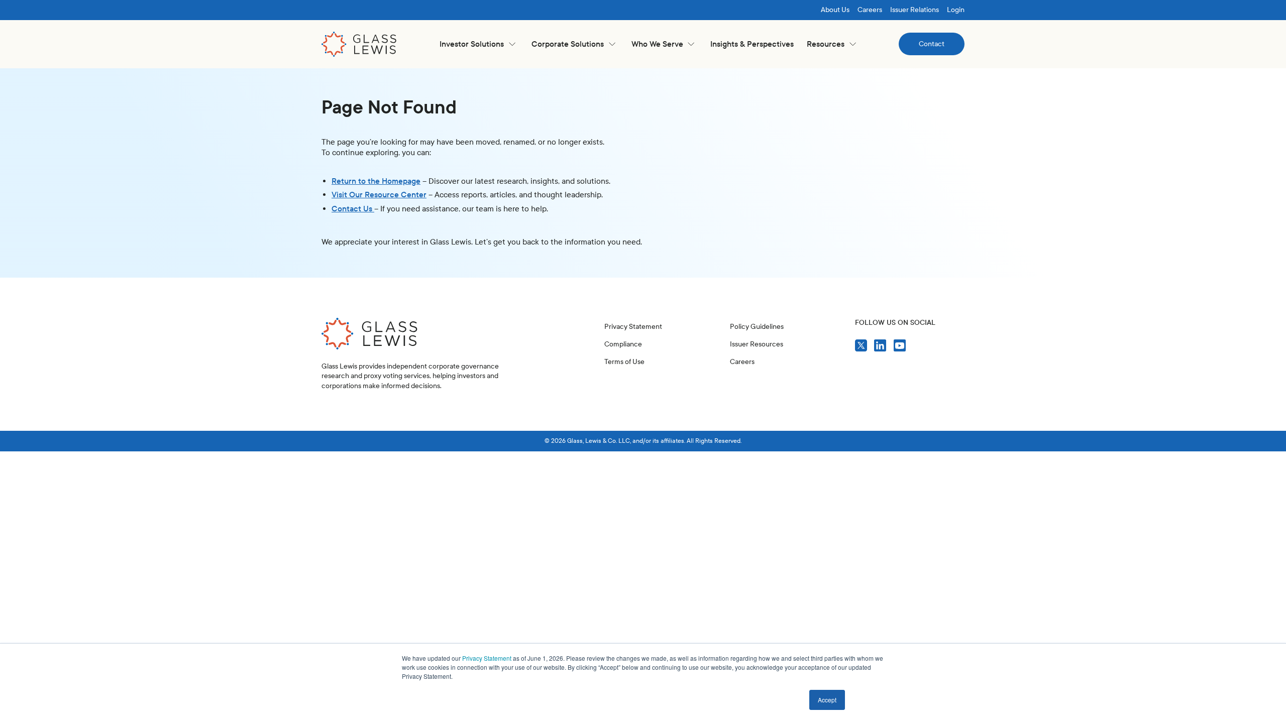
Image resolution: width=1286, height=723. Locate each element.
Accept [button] (827, 699)
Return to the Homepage (376, 181)
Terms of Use (624, 361)
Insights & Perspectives (752, 44)
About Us (835, 10)
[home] (359, 44)
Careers (870, 10)
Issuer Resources (756, 344)
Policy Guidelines (757, 326)
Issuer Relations (914, 10)
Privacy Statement (486, 658)
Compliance (623, 344)
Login (955, 10)
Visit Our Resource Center (379, 194)
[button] (477, 44)
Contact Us (353, 208)
